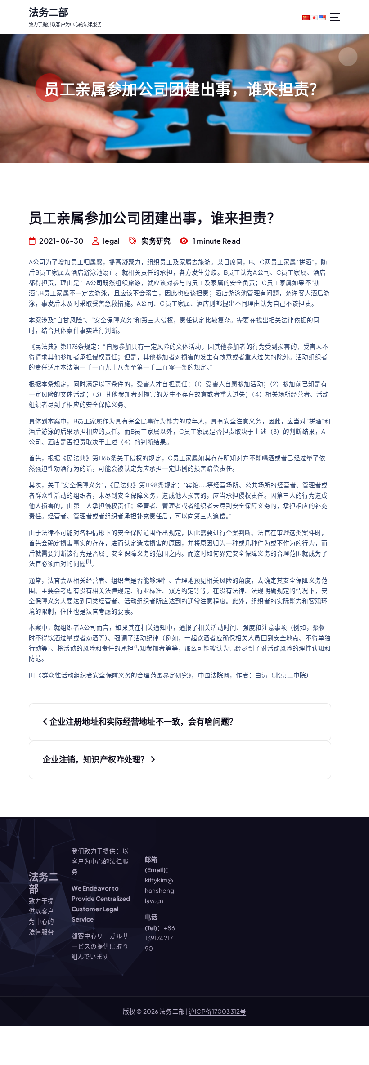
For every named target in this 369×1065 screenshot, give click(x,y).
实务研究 (156, 240)
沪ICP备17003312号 (217, 1011)
